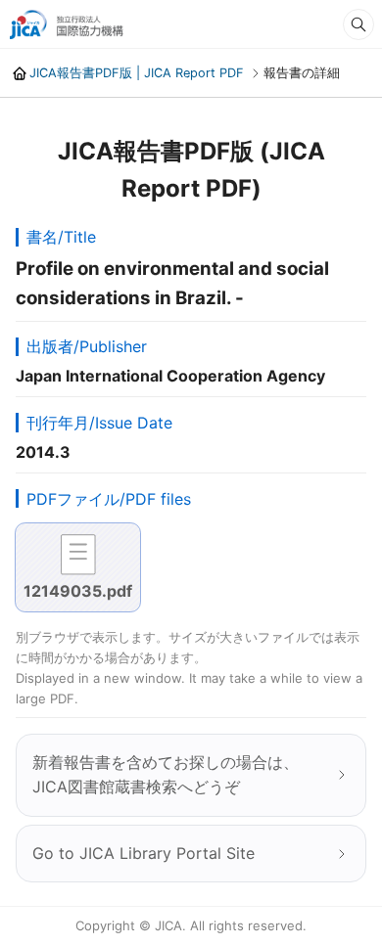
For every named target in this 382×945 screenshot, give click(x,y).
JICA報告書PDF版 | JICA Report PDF (136, 73)
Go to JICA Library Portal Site (143, 853)
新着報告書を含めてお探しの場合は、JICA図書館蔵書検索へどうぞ (165, 774)
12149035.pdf (78, 591)
